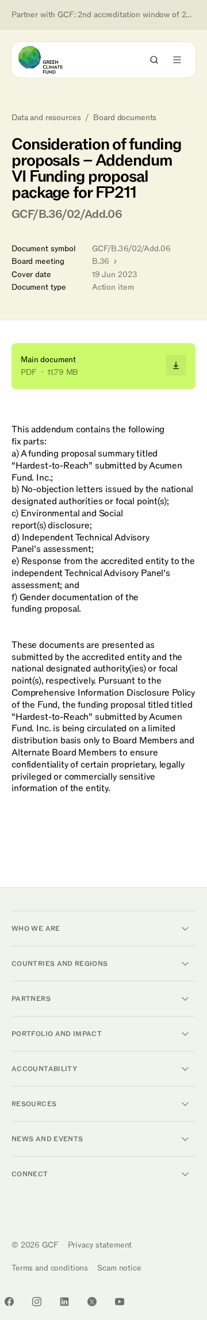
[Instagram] (36, 1301)
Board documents (124, 118)
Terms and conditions (50, 1268)
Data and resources (46, 118)
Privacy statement (100, 1245)
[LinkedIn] (64, 1301)
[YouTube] (119, 1301)
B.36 (102, 261)
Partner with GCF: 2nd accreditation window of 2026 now (103, 15)
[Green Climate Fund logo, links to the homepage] (50, 60)
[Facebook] (9, 1301)
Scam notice (119, 1268)
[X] (92, 1301)
